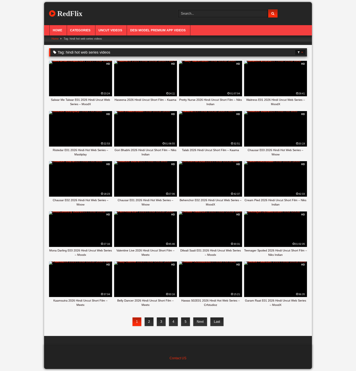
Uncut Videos (110, 30)
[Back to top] (343, 359)
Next (200, 321)
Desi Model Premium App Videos (158, 30)
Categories (80, 30)
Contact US (178, 358)
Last (217, 321)
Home (57, 30)
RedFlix (68, 13)
